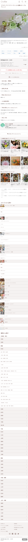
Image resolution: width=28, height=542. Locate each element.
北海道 (2, 339)
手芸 (6, 261)
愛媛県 (2, 496)
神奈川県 (2, 425)
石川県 (2, 435)
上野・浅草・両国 (4, 396)
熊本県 (2, 509)
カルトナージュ (8, 319)
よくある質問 (3, 527)
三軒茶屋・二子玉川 (4, 402)
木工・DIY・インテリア (9, 303)
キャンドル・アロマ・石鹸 (9, 205)
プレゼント (9, 53)
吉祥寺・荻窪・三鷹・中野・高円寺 (7, 405)
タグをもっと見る (22, 56)
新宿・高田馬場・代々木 (5, 386)
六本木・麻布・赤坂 (4, 355)
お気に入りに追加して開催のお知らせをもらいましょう (16, 73)
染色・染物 (7, 294)
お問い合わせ (3, 529)
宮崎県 (2, 516)
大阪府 (2, 467)
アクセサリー (7, 233)
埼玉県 (2, 418)
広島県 (2, 483)
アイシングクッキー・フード (10, 312)
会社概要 (15, 529)
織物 (6, 297)
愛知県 (2, 451)
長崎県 (2, 506)
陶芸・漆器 (7, 291)
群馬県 (2, 415)
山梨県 (2, 438)
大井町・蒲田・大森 (4, 374)
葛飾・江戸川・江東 (4, 377)
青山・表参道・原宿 (4, 358)
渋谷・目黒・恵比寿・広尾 (5, 399)
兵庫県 (2, 470)
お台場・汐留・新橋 (4, 367)
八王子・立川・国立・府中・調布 (7, 383)
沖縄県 (2, 519)
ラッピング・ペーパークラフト (10, 282)
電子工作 (6, 306)
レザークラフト (8, 279)
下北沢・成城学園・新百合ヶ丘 (6, 380)
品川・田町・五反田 (4, 352)
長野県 (2, 441)
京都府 (2, 464)
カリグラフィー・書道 (9, 251)
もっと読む (24, 47)
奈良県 (2, 473)
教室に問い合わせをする (15, 133)
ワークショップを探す (4, 525)
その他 (6, 328)
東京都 (2, 348)
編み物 (6, 322)
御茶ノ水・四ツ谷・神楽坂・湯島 (7, 390)
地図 (25, 64)
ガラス (6, 288)
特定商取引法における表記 (18, 527)
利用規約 (15, 523)
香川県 (2, 493)
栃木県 (2, 412)
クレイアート (7, 248)
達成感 (24, 53)
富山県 (2, 431)
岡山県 (2, 480)
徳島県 (2, 490)
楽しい (15, 53)
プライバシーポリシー (18, 525)
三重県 (2, 454)
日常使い (3, 53)
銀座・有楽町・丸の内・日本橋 (6, 361)
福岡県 (2, 503)
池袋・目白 (3, 393)
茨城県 (2, 409)
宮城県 (2, 342)
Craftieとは (3, 523)
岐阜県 (2, 444)
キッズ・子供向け (8, 309)
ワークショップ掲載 (4, 531)
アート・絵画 (7, 285)
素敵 (19, 53)
